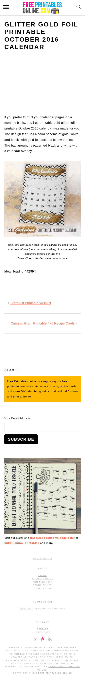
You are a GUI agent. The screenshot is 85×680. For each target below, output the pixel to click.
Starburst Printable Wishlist (30, 303)
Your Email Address (17, 418)
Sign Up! (25, 609)
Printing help (42, 582)
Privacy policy (42, 579)
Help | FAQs (42, 632)
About (42, 576)
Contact (42, 629)
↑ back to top (42, 559)
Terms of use (42, 585)
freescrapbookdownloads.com (52, 537)
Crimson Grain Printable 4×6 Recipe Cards (43, 323)
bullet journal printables (21, 542)
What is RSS (42, 588)
